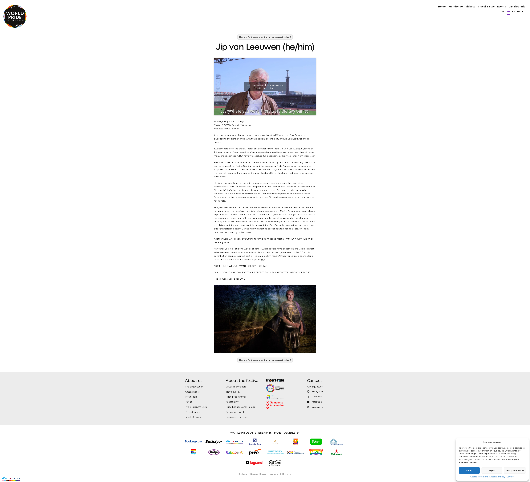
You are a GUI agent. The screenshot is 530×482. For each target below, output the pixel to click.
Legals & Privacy (497, 477)
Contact (510, 477)
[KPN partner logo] (316, 442)
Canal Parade (516, 6)
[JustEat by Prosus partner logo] (295, 442)
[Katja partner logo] (214, 452)
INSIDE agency (284, 474)
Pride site (252, 474)
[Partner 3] (11, 478)
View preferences (514, 470)
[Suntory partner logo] (275, 452)
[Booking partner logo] (193, 441)
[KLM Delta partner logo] (234, 442)
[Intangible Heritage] (285, 397)
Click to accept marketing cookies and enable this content (265, 86)
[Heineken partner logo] (336, 452)
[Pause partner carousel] (24, 478)
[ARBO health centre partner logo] (336, 442)
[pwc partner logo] (254, 452)
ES (513, 11)
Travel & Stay (486, 6)
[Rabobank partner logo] (234, 452)
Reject (491, 470)
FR (523, 11)
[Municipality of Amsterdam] (279, 405)
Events (501, 6)
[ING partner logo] (193, 452)
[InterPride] (285, 380)
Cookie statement (479, 477)
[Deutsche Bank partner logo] (255, 442)
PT (518, 11)
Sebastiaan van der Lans (268, 474)
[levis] (316, 452)
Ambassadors (255, 37)
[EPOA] (283, 388)
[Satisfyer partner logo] (213, 442)
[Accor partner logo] (275, 442)
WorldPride (455, 6)
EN (508, 11)
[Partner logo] (254, 463)
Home (442, 6)
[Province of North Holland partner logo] (295, 452)
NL (503, 11)
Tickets (470, 6)
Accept (469, 470)
